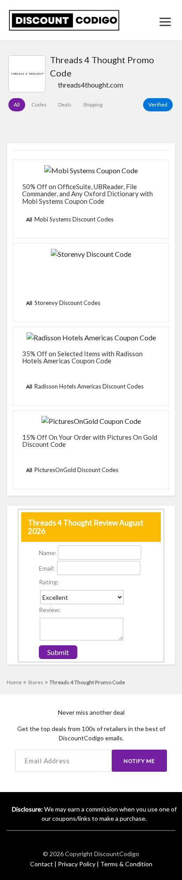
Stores (38, 682)
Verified (157, 104)
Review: (50, 609)
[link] (64, 19)
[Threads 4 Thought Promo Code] (27, 73)
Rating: (49, 582)
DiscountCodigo (116, 853)
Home (17, 682)
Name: (48, 552)
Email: (47, 568)
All (17, 104)
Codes (39, 104)
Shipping (92, 104)
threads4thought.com (90, 84)
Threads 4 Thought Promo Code (87, 682)
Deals (65, 104)
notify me (139, 761)
